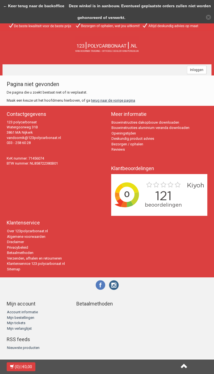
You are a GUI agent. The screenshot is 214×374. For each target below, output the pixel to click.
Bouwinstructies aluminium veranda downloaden (150, 128)
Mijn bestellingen (20, 318)
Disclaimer (15, 242)
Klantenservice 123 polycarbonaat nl (36, 263)
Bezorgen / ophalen (127, 144)
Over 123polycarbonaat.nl (27, 231)
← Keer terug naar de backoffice (33, 6)
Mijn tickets (16, 323)
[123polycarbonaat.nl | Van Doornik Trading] (107, 47)
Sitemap (13, 269)
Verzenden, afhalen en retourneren (34, 258)
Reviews (118, 149)
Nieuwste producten (23, 348)
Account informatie (22, 312)
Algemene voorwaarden (26, 236)
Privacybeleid (17, 247)
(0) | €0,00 (23, 367)
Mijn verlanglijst (19, 328)
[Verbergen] (208, 17)
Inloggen (196, 70)
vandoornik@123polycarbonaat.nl (34, 138)
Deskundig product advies (132, 138)
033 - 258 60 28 (19, 143)
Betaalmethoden (20, 253)
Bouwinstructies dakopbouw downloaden (145, 122)
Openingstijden (123, 133)
